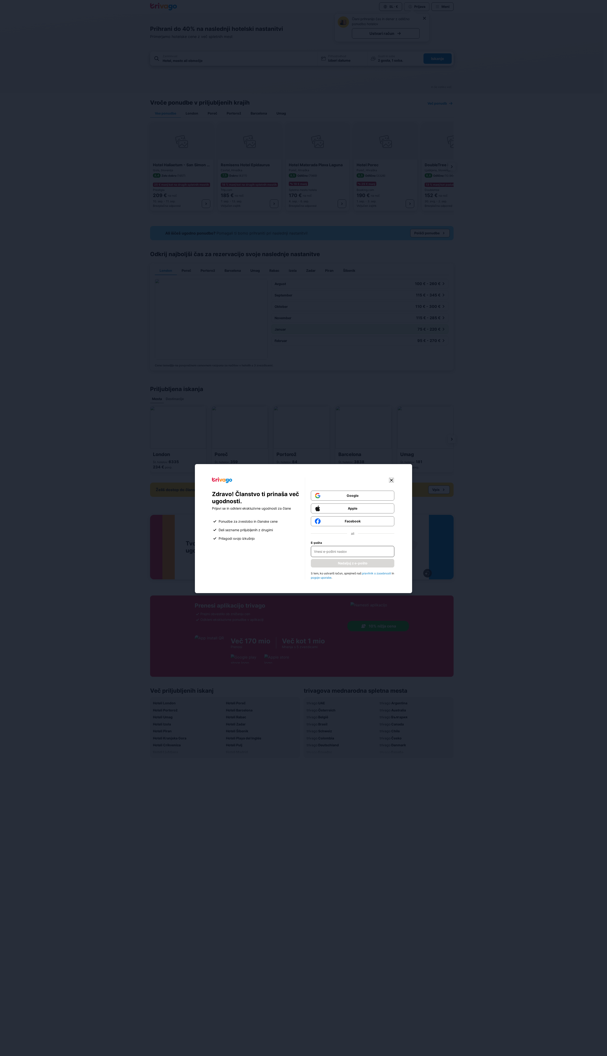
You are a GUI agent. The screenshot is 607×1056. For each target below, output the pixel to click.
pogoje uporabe (321, 577)
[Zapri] (391, 480)
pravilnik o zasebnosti (376, 573)
